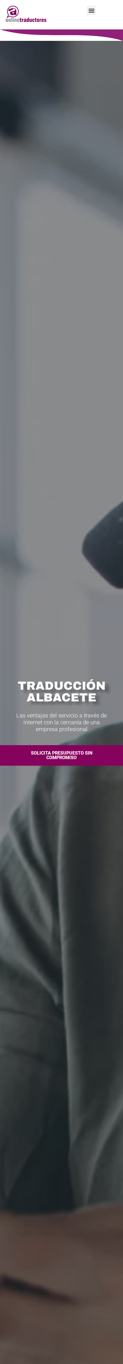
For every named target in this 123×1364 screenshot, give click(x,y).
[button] (91, 10)
